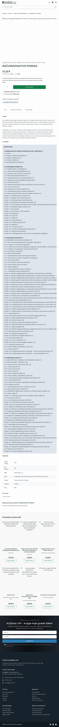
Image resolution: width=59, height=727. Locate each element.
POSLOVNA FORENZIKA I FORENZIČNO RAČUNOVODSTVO (11, 549)
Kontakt (4, 700)
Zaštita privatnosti (37, 710)
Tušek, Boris (13, 597)
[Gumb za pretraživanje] (55, 6)
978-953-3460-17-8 (18, 473)
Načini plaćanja (36, 698)
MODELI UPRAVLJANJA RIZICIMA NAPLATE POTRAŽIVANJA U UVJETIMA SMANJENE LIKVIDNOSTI (29, 551)
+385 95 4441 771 (8, 680)
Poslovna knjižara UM (8, 692)
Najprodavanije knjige (8, 712)
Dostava (34, 696)
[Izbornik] (56, 2)
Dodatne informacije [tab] (16, 110)
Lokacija (4, 698)
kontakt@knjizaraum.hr (10, 683)
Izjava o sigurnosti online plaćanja (41, 714)
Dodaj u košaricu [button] (11, 560)
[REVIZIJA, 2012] (11, 580)
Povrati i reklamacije (37, 700)
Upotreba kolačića (37, 712)
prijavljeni (11, 506)
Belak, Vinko (11, 553)
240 (15, 468)
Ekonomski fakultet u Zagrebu (21, 480)
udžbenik (16, 484)
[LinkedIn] (53, 724)
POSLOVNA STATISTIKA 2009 (47, 595)
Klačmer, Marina (51, 553)
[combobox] (28, 6)
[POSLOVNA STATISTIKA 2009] (48, 580)
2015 (15, 462)
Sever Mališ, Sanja (6, 597)
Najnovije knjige (6, 710)
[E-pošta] (56, 724)
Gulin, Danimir (26, 600)
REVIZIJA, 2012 (11, 595)
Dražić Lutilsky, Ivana (18, 62)
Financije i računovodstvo (11, 102)
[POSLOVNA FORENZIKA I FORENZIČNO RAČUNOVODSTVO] (11, 534)
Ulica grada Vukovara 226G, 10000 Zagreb (14, 677)
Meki (15, 487)
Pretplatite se (29, 641)
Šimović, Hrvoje (40, 62)
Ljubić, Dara (29, 554)
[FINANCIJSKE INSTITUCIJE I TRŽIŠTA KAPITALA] (48, 534)
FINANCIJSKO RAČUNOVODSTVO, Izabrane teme (29, 596)
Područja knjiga (6, 708)
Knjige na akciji (6, 714)
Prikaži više (5, 456)
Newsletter (5, 696)
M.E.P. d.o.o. (5, 694)
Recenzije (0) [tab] (28, 110)
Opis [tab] (5, 110)
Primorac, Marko (30, 62)
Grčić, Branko (45, 597)
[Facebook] (50, 724)
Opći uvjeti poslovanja (37, 708)
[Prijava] (49, 2)
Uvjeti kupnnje (35, 692)
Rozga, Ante (50, 597)
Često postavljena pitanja (38, 694)
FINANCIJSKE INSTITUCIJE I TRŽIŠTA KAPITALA (48, 549)
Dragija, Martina (7, 62)
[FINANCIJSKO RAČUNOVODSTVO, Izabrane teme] (29, 580)
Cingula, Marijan (44, 553)
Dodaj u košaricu (29, 87)
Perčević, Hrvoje (32, 600)
